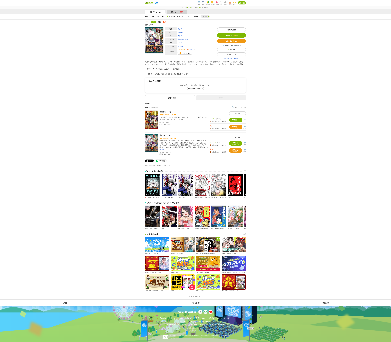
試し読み (237, 113)
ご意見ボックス (214, 318)
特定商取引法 (171, 325)
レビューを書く (185, 53)
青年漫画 (181, 39)
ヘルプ (175, 318)
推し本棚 (232, 49)
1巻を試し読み (231, 30)
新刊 (65, 303)
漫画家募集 (194, 325)
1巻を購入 (231, 41)
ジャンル (204, 16)
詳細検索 (326, 303)
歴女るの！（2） (165, 135)
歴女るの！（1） (165, 111)
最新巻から (155, 107)
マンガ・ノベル (155, 12)
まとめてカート (240, 107)
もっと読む (162, 149)
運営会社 (221, 325)
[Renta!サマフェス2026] (156, 3)
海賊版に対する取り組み (208, 325)
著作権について (183, 325)
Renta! (147, 165)
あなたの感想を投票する (195, 89)
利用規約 (193, 321)
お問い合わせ (189, 318)
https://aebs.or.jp (173, 338)
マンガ (180, 36)
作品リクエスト (201, 318)
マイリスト (232, 54)
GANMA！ (181, 32)
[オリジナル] (171, 16)
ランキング (195, 303)
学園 (186, 39)
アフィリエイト (183, 321)
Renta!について (165, 318)
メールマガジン (226, 318)
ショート (177, 12)
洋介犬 (180, 29)
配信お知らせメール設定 (231, 58)
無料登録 (242, 3)
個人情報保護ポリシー (206, 321)
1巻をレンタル (231, 35)
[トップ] (149, 3)
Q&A (181, 318)
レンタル (181, 43)
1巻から (147, 107)
